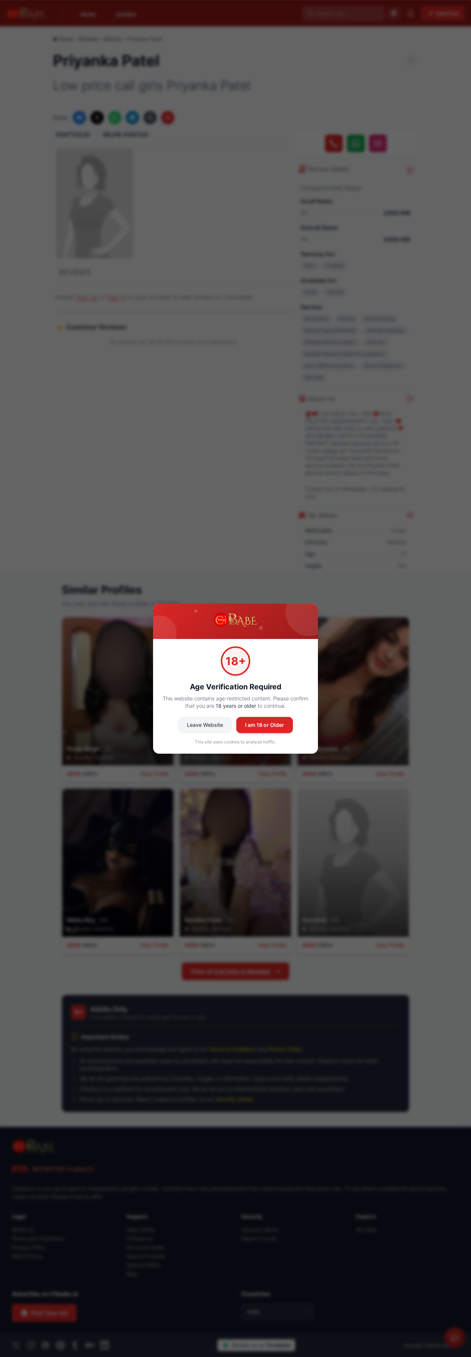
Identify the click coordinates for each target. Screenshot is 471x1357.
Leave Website (205, 725)
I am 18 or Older (264, 725)
